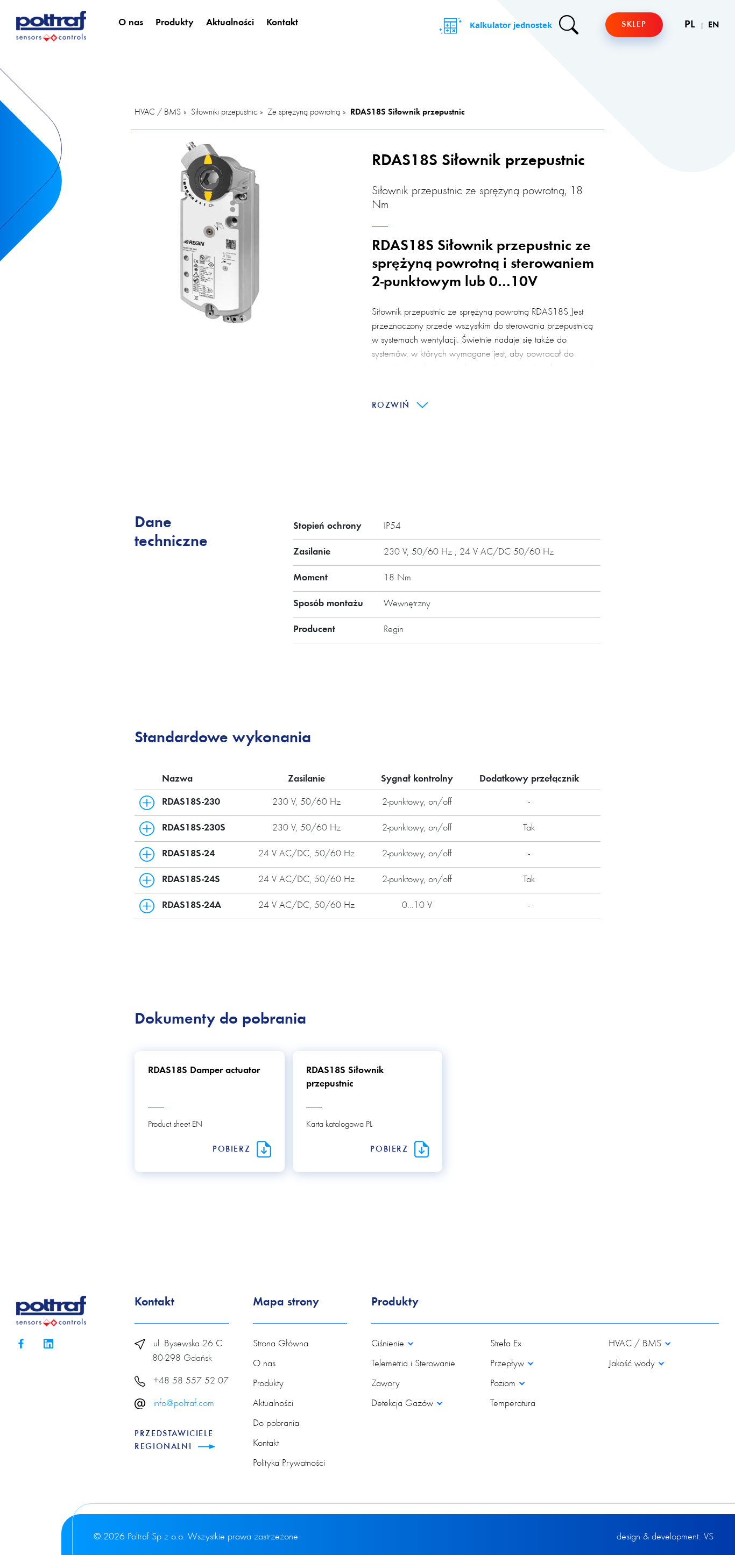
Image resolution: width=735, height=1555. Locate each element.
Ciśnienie (389, 1344)
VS (708, 1537)
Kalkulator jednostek (510, 24)
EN (713, 25)
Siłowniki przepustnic (224, 112)
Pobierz (233, 1149)
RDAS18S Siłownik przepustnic (407, 112)
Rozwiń (392, 405)
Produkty (175, 23)
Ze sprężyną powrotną (303, 112)
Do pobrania (276, 1424)
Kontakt (282, 23)
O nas (130, 23)
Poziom (504, 1384)
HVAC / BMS (158, 112)
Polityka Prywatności (289, 1463)
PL (691, 24)
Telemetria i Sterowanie (413, 1364)
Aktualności (230, 23)
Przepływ (508, 1364)
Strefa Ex (505, 1344)
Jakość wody (633, 1364)
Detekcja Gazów (403, 1404)
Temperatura (512, 1404)
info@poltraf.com (183, 1404)
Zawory (385, 1384)
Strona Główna (280, 1344)
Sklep (634, 24)
